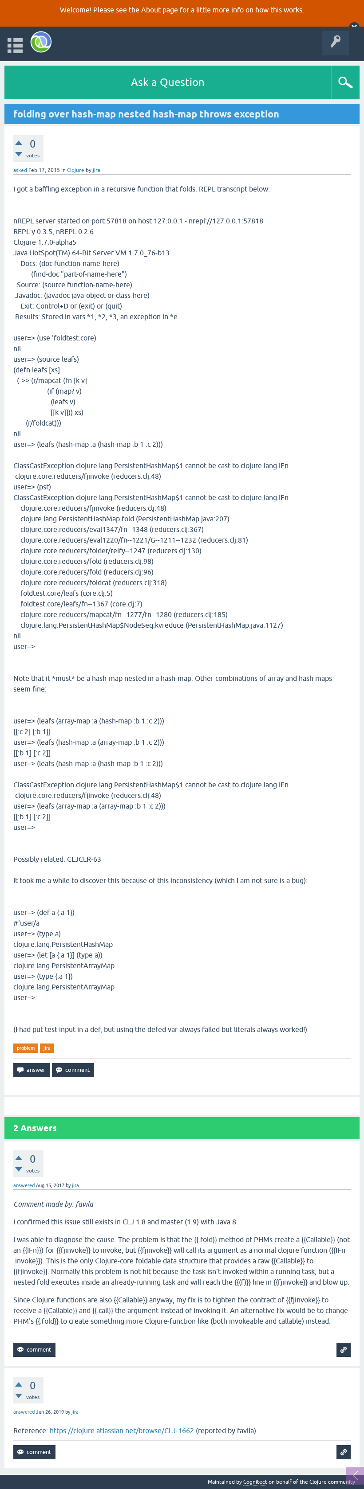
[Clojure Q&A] (41, 42)
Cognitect (255, 1482)
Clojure (75, 170)
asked (20, 170)
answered (24, 1185)
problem (26, 1048)
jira (47, 1048)
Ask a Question (168, 82)
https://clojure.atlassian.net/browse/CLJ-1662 (122, 1430)
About (151, 10)
